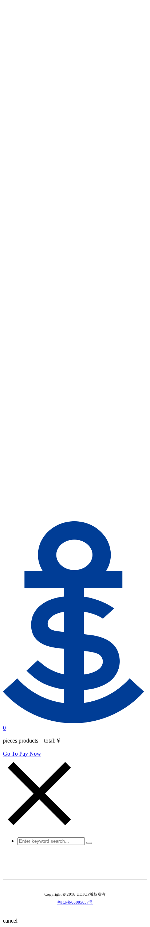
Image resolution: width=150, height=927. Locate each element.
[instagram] (80, 867)
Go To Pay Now (22, 754)
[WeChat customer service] (70, 867)
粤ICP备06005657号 (75, 902)
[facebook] (90, 867)
